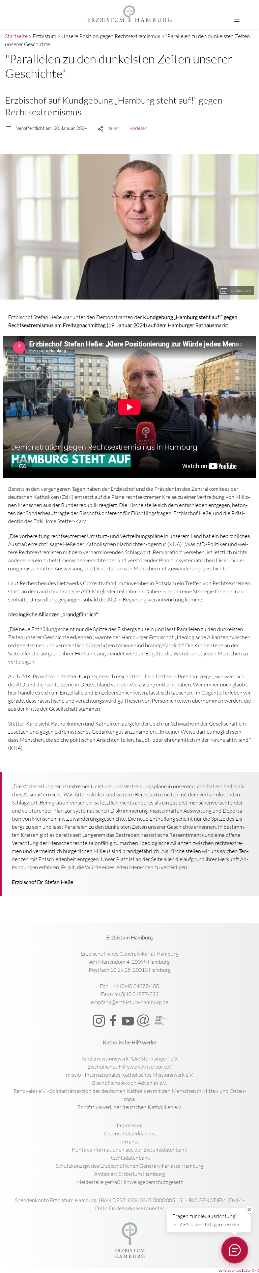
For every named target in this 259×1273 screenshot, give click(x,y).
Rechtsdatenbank (129, 1157)
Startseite (16, 36)
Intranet (129, 1141)
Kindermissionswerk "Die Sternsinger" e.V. (129, 1058)
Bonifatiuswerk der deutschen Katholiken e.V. (129, 1107)
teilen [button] (113, 128)
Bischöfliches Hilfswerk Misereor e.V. (129, 1066)
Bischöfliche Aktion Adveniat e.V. (129, 1082)
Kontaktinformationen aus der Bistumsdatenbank (129, 1149)
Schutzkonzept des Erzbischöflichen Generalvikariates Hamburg (129, 1165)
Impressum (130, 1125)
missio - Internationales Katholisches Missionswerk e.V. (129, 1074)
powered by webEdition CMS (239, 1270)
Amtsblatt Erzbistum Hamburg (129, 1173)
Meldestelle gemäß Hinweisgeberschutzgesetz (129, 1182)
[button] (236, 20)
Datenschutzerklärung (129, 1133)
